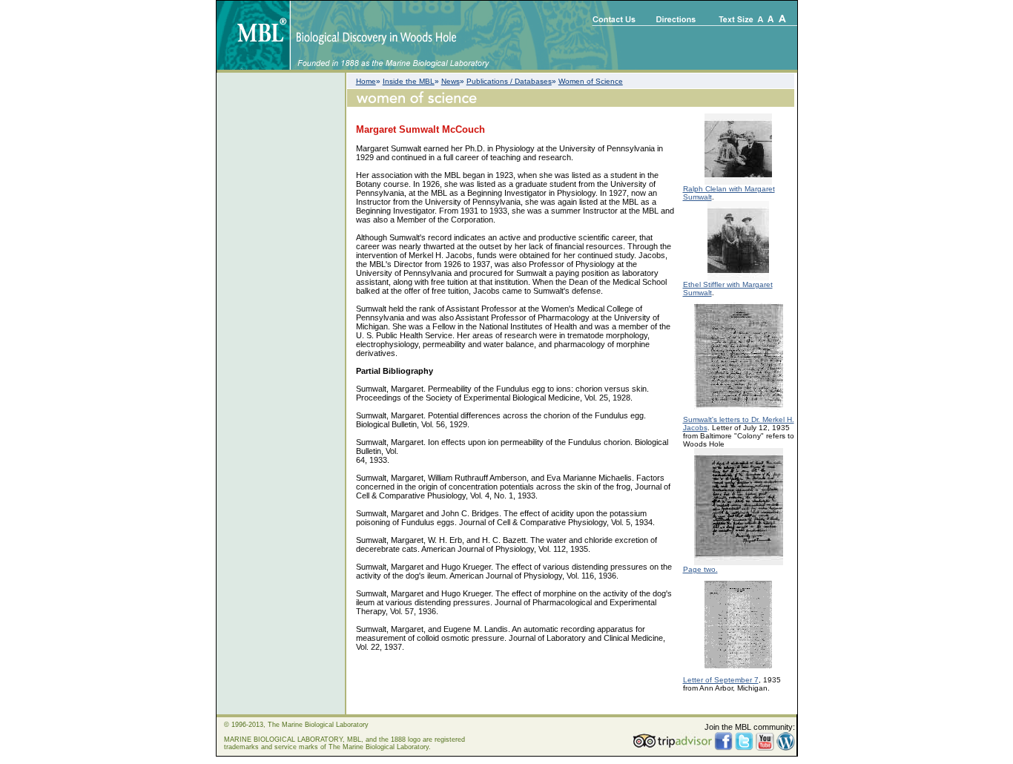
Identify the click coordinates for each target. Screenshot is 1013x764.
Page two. (700, 569)
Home (366, 81)
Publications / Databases (509, 81)
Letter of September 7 (721, 680)
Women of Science (590, 81)
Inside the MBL (409, 81)
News (450, 81)
